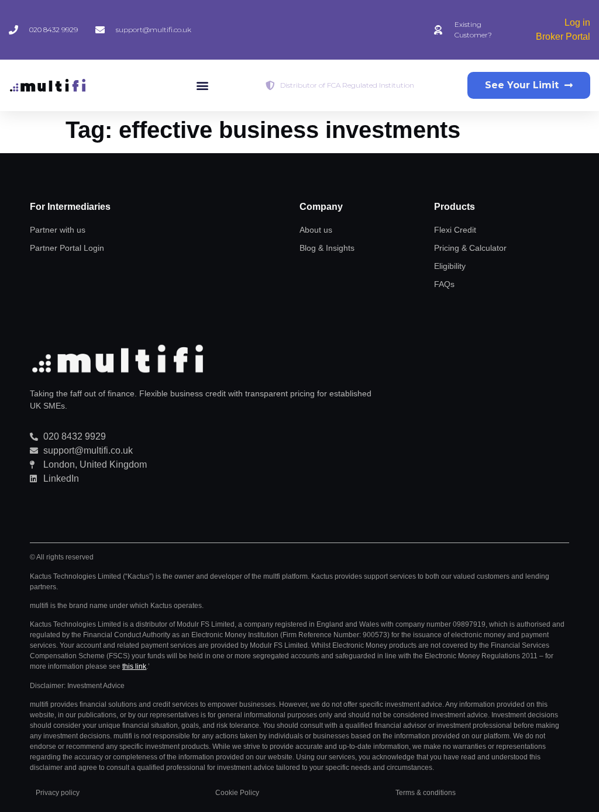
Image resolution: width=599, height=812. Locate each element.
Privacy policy (58, 793)
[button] (202, 85)
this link (134, 666)
